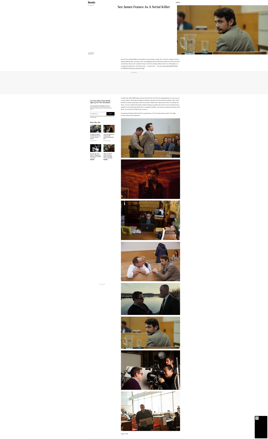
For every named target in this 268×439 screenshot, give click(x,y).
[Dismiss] (266, 417)
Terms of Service (111, 116)
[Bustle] (91, 2)
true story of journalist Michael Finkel (167, 66)
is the (140, 66)
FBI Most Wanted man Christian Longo (133, 68)
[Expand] (256, 417)
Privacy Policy (93, 117)
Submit (110, 113)
